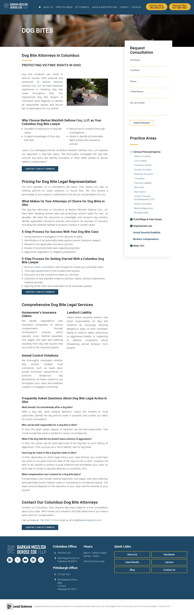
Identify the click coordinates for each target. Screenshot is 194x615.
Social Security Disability (146, 232)
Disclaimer (169, 554)
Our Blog (136, 7)
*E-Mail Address (136, 92)
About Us (132, 554)
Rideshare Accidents (143, 174)
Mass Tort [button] (138, 245)
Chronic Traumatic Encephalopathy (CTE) (144, 198)
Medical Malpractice (143, 208)
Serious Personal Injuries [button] (146, 151)
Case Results (132, 562)
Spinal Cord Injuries (143, 204)
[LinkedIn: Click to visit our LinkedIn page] (33, 560)
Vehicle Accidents (142, 156)
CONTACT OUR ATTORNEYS (40, 168)
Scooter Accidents (143, 169)
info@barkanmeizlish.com (86, 520)
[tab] (148, 152)
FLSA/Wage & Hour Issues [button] (147, 219)
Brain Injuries (140, 192)
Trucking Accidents (143, 165)
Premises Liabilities (143, 183)
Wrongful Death (141, 212)
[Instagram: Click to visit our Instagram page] (41, 560)
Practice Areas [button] (64, 7)
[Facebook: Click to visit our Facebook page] (9, 560)
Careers (169, 562)
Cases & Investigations (104, 7)
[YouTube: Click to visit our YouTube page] (25, 560)
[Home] (39, 7)
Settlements (82, 7)
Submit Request (142, 122)
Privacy (74, 606)
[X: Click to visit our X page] (17, 560)
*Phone (133, 81)
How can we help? (137, 103)
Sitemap (66, 606)
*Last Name (135, 70)
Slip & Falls (139, 187)
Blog (132, 569)
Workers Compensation (146, 239)
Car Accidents (140, 161)
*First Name (135, 60)
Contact (124, 7)
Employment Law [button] (142, 225)
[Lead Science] (19, 606)
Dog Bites (139, 178)
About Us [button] (48, 7)
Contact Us (169, 569)
